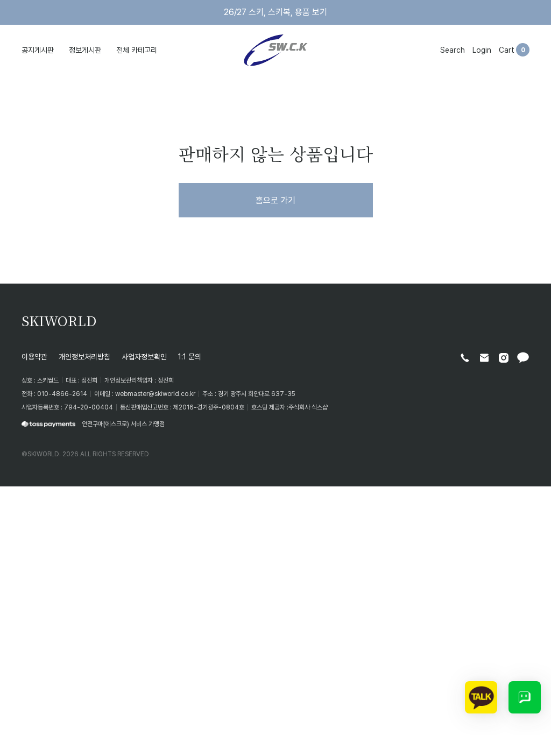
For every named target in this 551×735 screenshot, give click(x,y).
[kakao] (523, 357)
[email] (484, 357)
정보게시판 (85, 50)
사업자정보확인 (144, 356)
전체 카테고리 (136, 50)
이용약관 (34, 356)
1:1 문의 (189, 356)
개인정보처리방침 (84, 356)
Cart (506, 50)
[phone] (464, 357)
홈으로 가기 (275, 200)
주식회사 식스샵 (308, 407)
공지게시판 (38, 50)
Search (452, 50)
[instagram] (503, 357)
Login (481, 50)
